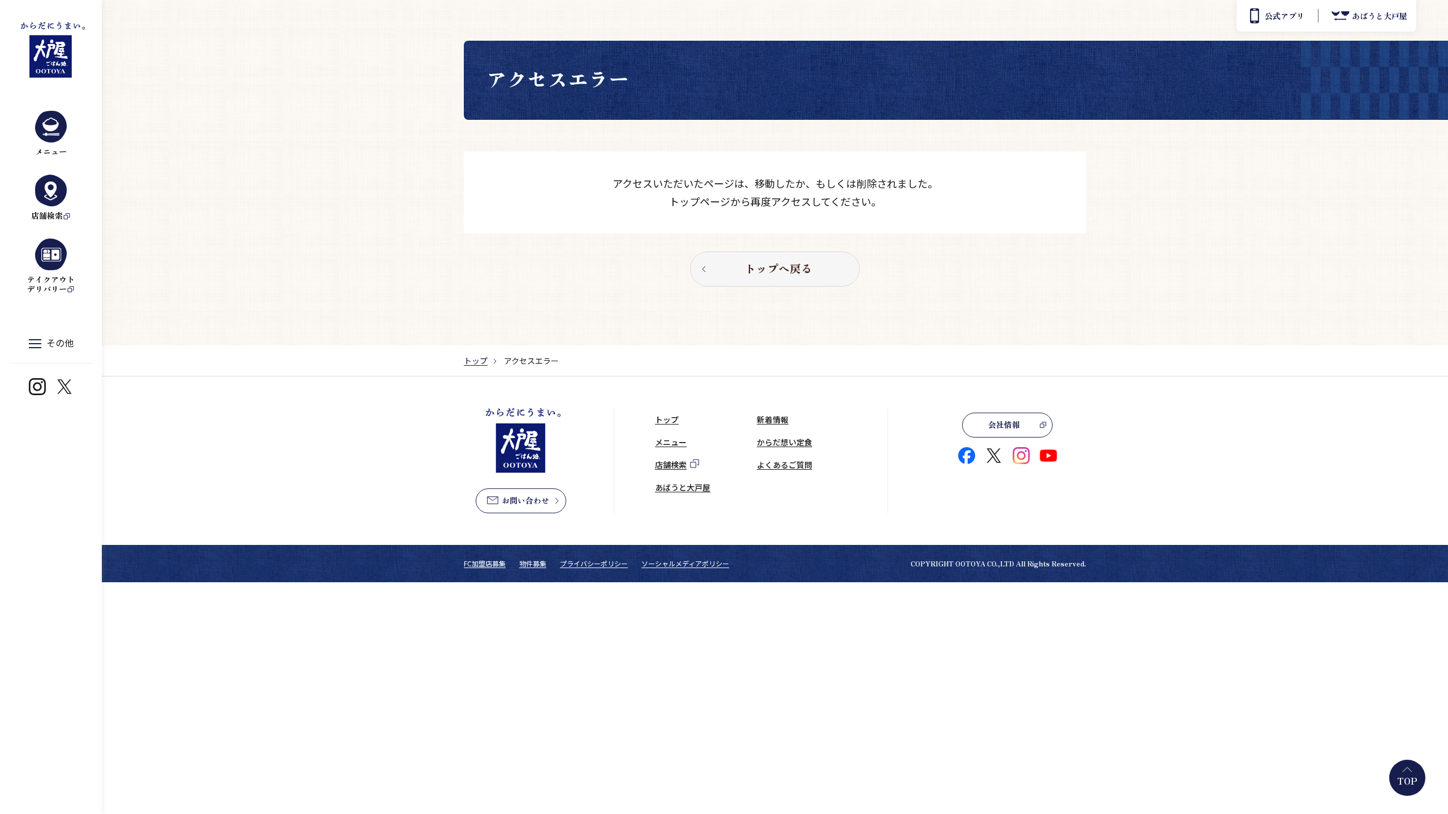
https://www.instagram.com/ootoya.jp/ (37, 387)
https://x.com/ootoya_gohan (64, 387)
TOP (1407, 780)
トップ (476, 360)
